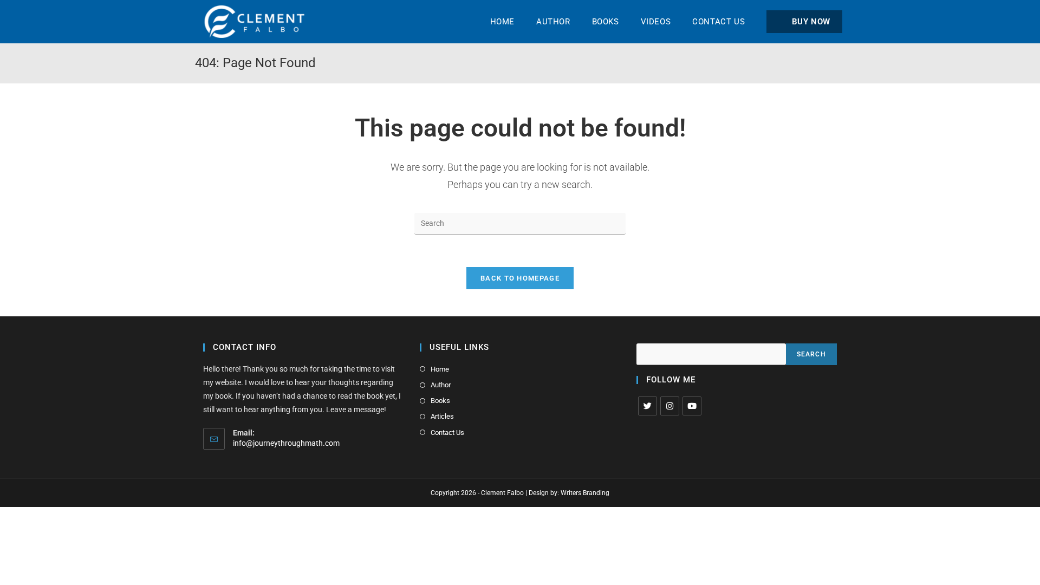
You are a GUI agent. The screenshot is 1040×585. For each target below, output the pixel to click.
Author (441, 385)
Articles (442, 416)
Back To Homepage (520, 278)
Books (440, 400)
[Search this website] (520, 222)
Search (811, 354)
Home (440, 369)
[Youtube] (691, 405)
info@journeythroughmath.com (286, 443)
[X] (647, 405)
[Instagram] (669, 405)
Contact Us (447, 432)
